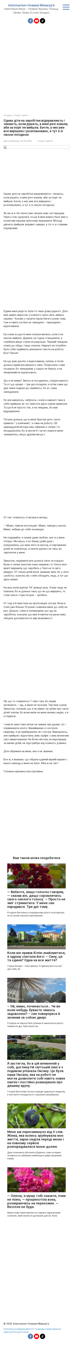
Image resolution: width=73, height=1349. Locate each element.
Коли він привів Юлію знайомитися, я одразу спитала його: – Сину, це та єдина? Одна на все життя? (36, 956)
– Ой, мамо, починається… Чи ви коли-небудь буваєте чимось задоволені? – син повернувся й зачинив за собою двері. (33, 1011)
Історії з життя (45, 141)
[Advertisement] (36, 66)
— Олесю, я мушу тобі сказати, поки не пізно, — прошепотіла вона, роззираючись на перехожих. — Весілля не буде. (36, 1201)
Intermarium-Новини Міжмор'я (31, 5)
